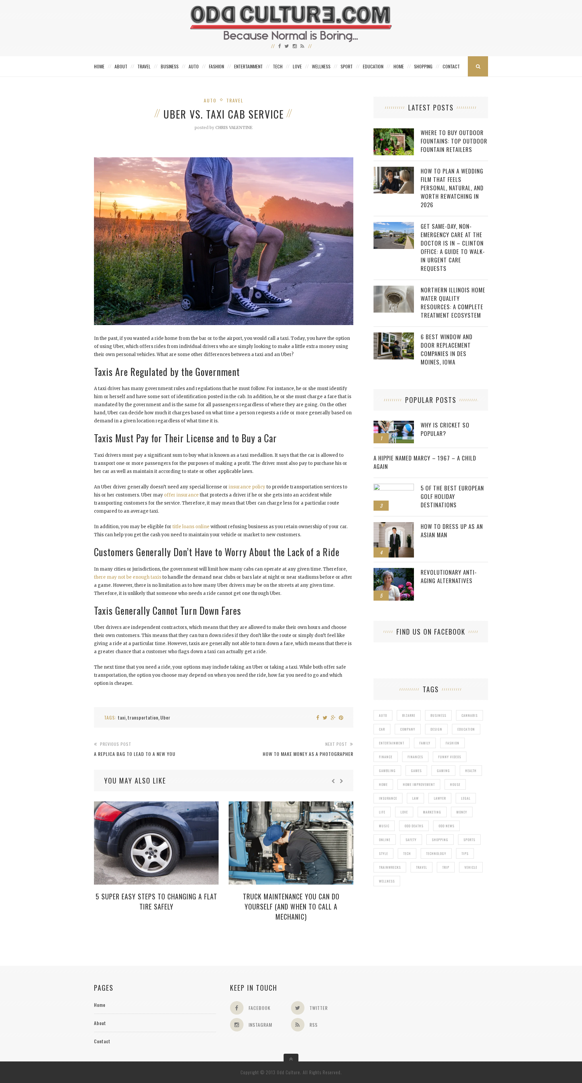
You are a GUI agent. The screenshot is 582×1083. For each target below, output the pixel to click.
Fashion (216, 66)
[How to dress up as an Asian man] (394, 525)
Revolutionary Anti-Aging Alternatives (449, 576)
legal (466, 798)
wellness (387, 881)
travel (421, 867)
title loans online (190, 527)
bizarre (408, 715)
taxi (122, 717)
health (471, 770)
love (404, 812)
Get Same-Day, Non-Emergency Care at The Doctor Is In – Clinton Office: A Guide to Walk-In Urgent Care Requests (453, 247)
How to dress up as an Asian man (452, 530)
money (461, 812)
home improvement (419, 784)
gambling (387, 770)
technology (436, 853)
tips (464, 853)
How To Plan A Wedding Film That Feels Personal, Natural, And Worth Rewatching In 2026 (452, 188)
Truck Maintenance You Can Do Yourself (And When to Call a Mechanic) (291, 906)
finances (415, 756)
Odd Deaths (414, 825)
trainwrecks (390, 867)
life (382, 812)
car (382, 729)
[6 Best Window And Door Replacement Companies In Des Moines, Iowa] (394, 336)
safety (411, 839)
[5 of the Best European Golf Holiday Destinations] (394, 487)
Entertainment (248, 66)
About (121, 66)
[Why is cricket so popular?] (394, 424)
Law (415, 798)
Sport (347, 66)
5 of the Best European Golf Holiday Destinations (452, 496)
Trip (445, 867)
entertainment (391, 742)
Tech (278, 66)
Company (407, 729)
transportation (143, 717)
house (455, 784)
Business (170, 66)
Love (297, 66)
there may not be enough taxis (127, 577)
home (383, 784)
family (424, 742)
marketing (432, 812)
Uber (165, 717)
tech (407, 853)
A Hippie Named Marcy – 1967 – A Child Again (425, 462)
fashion (452, 742)
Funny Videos (449, 756)
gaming (443, 770)
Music (384, 825)
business (438, 715)
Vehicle (470, 867)
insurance (388, 798)
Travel (144, 66)
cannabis (469, 715)
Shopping (423, 66)
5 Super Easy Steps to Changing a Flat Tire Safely (156, 901)
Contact (451, 66)
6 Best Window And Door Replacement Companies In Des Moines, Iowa (447, 349)
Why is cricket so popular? (445, 429)
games (416, 770)
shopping (440, 839)
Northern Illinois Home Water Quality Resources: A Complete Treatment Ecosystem (453, 302)
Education (373, 66)
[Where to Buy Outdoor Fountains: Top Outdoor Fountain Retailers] (394, 131)
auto (383, 715)
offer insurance (181, 495)
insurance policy (247, 487)
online (384, 839)
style (383, 853)
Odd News (446, 825)
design (436, 729)
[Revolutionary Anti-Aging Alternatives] (394, 571)
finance (385, 756)
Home (99, 66)
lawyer (440, 798)
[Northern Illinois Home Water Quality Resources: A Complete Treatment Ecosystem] (394, 289)
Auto (194, 66)
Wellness (321, 66)
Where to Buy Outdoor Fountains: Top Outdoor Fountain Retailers (454, 141)
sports (469, 839)
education (466, 729)
